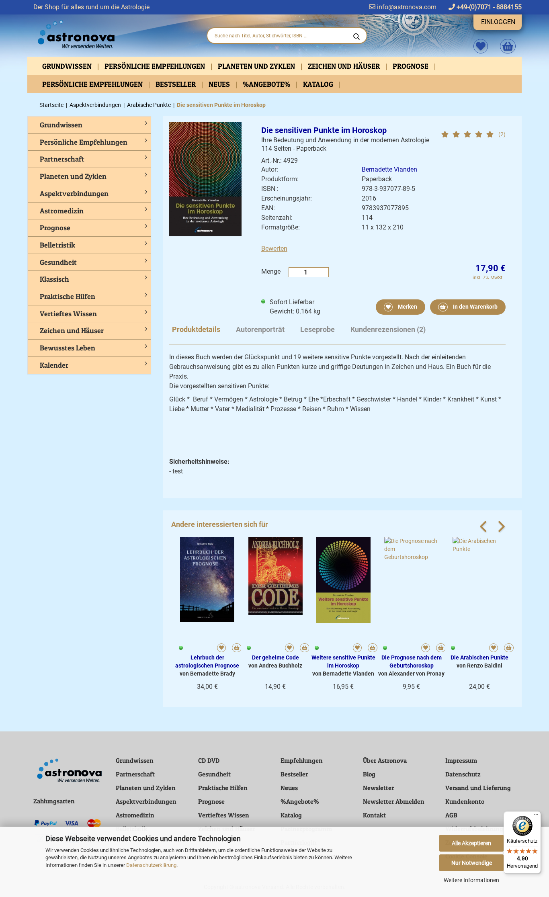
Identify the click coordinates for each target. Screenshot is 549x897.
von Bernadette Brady (207, 673)
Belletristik (57, 245)
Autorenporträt (260, 329)
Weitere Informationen (471, 880)
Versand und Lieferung (478, 788)
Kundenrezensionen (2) (388, 329)
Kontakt (374, 815)
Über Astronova (385, 760)
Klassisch (54, 279)
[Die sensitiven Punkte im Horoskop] (205, 179)
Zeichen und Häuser (344, 66)
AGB (451, 815)
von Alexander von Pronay (411, 673)
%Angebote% (267, 84)
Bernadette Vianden (389, 169)
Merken (407, 306)
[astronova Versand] (113, 34)
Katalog (319, 84)
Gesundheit (58, 262)
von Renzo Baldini (479, 665)
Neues (220, 84)
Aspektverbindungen (74, 193)
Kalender (54, 365)
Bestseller (176, 84)
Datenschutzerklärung (151, 865)
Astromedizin (62, 211)
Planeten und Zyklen (257, 66)
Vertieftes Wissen (68, 313)
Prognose (411, 66)
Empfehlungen (302, 760)
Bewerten (274, 248)
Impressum (461, 760)
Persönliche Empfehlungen (155, 66)
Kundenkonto (464, 801)
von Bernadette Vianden (343, 673)
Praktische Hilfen (67, 296)
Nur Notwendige (471, 863)
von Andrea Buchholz (275, 665)
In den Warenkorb (475, 306)
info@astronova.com (405, 7)
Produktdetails (196, 329)
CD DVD (208, 760)
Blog (369, 774)
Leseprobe (317, 329)
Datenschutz (463, 774)
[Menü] (536, 816)
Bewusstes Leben (67, 348)
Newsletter (378, 788)
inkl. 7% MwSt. (488, 278)
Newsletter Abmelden (393, 801)
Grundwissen (67, 66)
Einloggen (498, 22)
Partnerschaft (62, 159)
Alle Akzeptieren (471, 843)
